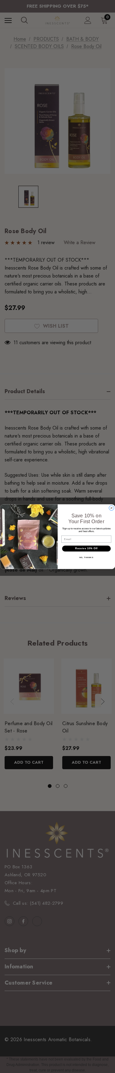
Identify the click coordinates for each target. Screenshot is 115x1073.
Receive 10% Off (86, 548)
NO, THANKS (86, 557)
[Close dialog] (111, 508)
